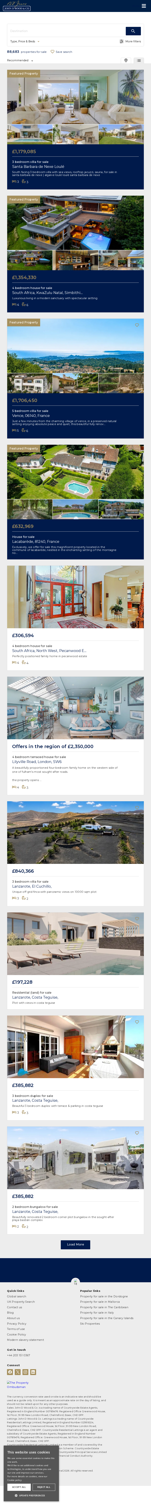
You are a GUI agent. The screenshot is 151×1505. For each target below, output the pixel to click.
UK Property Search (21, 1301)
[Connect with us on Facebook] (10, 1372)
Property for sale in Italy (97, 1312)
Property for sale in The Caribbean (104, 1307)
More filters (133, 41)
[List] (139, 61)
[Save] (137, 77)
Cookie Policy (16, 1334)
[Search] (133, 31)
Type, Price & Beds (22, 41)
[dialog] (31, 1473)
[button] (75, 1282)
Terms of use (16, 1329)
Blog (10, 1312)
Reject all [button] (43, 1487)
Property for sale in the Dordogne (104, 1296)
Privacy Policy (16, 1323)
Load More (75, 1244)
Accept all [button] (19, 1487)
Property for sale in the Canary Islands (106, 1318)
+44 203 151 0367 (18, 1355)
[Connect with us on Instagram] (25, 1372)
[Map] (126, 61)
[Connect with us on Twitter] (18, 1372)
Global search (16, 1296)
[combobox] (68, 31)
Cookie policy (14, 1480)
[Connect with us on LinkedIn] (33, 1372)
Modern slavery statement (25, 1340)
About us (13, 1318)
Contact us (14, 1307)
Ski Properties (90, 1323)
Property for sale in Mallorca (100, 1301)
